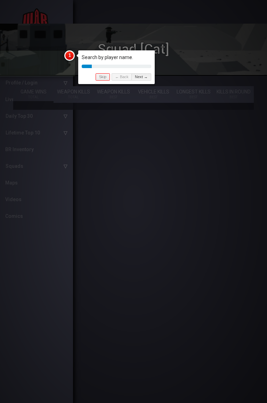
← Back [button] (122, 77)
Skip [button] (102, 77)
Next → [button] (141, 77)
